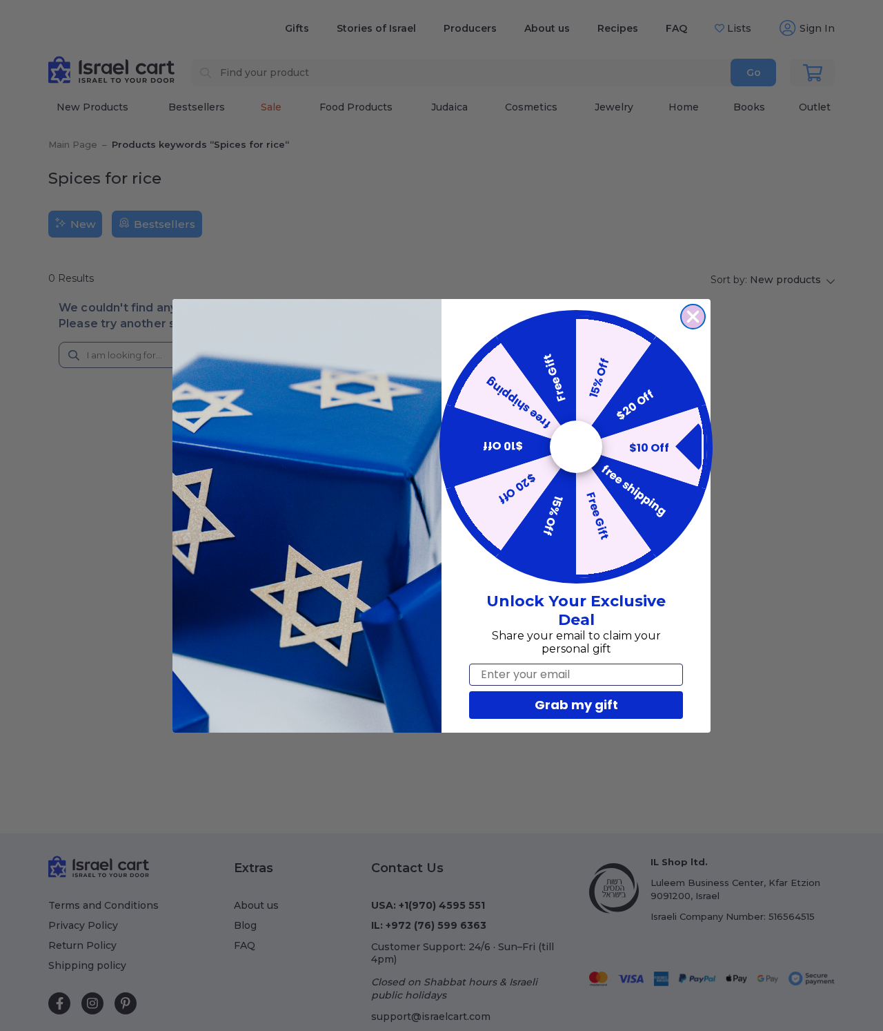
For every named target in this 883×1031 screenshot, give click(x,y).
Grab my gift (576, 704)
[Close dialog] (693, 317)
